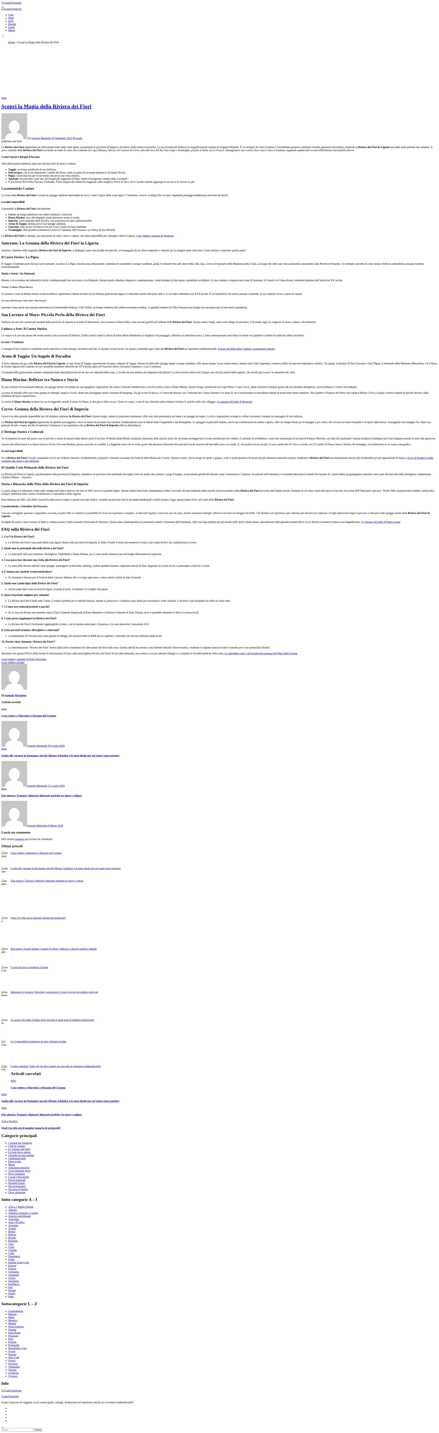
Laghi (11, 27)
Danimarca (14, 1256)
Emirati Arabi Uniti (18, 1262)
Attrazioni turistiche (18, 1167)
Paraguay (13, 1335)
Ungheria (13, 1373)
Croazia (12, 1250)
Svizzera (12, 1363)
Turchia (12, 1369)
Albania (12, 1209)
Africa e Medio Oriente (20, 1206)
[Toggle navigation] (2, 6)
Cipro (11, 1247)
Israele (11, 1293)
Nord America (16, 1326)
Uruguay (13, 1376)
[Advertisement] (219, 71)
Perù (10, 1338)
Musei (11, 30)
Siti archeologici (17, 1186)
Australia (13, 1225)
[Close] (2, 1427)
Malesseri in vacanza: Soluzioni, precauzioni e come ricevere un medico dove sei (54, 992)
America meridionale (19, 1216)
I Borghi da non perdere (21, 1155)
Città (10, 14)
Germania (13, 1271)
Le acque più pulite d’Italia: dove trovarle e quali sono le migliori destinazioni (52, 1019)
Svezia (11, 1360)
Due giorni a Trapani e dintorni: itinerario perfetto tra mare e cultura (41, 795)
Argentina (13, 1219)
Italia (4, 98)
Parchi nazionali (17, 1180)
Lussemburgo (15, 1311)
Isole (10, 21)
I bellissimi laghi (17, 1158)
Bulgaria (12, 1240)
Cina (10, 1243)
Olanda (12, 1329)
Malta (11, 1317)
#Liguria (77, 138)
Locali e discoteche (18, 1176)
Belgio (11, 1231)
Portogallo (13, 1345)
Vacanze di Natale (18, 1189)
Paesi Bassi (14, 1332)
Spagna (12, 1354)
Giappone (13, 1274)
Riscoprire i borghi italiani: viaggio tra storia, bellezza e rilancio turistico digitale (54, 948)
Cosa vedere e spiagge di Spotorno (155, 235)
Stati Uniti (13, 1357)
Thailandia (14, 1366)
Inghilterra (13, 1284)
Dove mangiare (16, 1173)
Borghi (12, 24)
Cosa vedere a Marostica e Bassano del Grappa (28, 715)
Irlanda (12, 1290)
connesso (20, 839)
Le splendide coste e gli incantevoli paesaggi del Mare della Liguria (261, 653)
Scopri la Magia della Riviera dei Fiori (46, 106)
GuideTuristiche (10, 1396)
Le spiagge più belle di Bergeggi (234, 401)
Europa (12, 1265)
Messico (12, 1320)
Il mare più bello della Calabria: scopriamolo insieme (246, 348)
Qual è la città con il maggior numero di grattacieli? (38, 917)
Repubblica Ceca (17, 1348)
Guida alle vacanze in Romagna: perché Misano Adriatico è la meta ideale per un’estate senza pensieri (60, 755)
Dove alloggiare (17, 1192)
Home (11, 42)
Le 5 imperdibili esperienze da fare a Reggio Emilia (38, 1041)
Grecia (11, 1278)
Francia (12, 1268)
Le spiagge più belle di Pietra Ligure (380, 521)
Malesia (12, 1314)
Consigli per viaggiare (20, 1142)
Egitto (11, 1259)
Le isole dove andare (19, 1152)
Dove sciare (14, 1161)
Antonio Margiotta (41, 138)
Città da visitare (16, 1146)
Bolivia (12, 1234)
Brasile (12, 1237)
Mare (11, 17)
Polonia (12, 1342)
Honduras (13, 1281)
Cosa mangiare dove (19, 1170)
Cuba (11, 1253)
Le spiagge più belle (19, 1149)
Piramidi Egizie (16, 1183)
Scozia (11, 1351)
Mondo (12, 1323)
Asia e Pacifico (9, 1121)
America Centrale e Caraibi (23, 1213)
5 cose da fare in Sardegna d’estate (29, 967)
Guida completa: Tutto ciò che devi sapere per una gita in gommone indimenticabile (56, 1066)
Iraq (10, 1287)
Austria (12, 1228)
